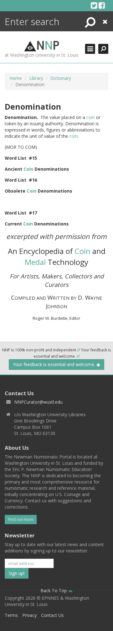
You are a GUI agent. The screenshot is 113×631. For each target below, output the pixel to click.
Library (36, 78)
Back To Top (54, 590)
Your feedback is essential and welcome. (54, 364)
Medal (35, 262)
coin (90, 117)
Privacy (29, 615)
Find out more (20, 519)
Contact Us (52, 615)
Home (15, 78)
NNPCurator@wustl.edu (38, 402)
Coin (28, 169)
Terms (11, 615)
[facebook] (102, 5)
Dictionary (60, 78)
